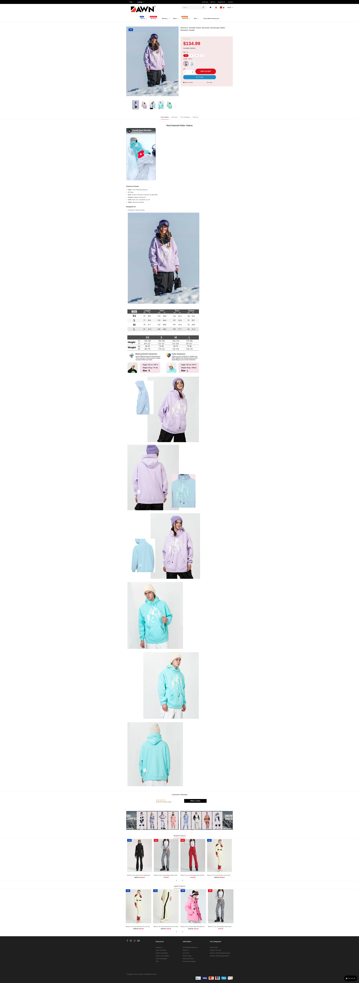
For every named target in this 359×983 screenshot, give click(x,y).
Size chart (209, 82)
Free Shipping (185, 117)
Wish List (213, 2)
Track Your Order (161, 950)
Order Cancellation (161, 958)
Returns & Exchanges (162, 956)
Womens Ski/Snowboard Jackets (220, 953)
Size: (185, 52)
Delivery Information (162, 953)
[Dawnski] (143, 12)
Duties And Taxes (188, 958)
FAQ (157, 961)
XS (186, 55)
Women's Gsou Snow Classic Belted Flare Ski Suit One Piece (144, 875)
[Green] (192, 63)
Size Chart (186, 953)
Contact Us (159, 947)
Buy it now (199, 77)
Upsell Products (179, 886)
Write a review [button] (195, 801)
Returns (195, 117)
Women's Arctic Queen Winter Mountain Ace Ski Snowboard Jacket (199, 926)
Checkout (230, 2)
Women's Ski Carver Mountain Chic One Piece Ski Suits (222, 875)
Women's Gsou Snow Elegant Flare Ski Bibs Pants (194, 875)
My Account (205, 2)
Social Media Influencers (190, 947)
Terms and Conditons (189, 961)
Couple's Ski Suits (215, 950)
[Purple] (186, 63)
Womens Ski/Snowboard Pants (219, 956)
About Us (185, 950)
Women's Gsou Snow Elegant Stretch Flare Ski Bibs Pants (170, 875)
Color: (187, 58)
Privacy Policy (187, 956)
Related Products (180, 836)
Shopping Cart (221, 2)
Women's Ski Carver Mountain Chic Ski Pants (166, 926)
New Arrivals (214, 947)
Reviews (175, 117)
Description (165, 117)
